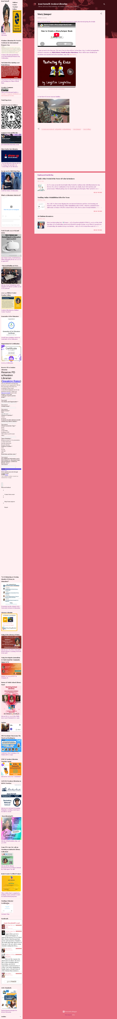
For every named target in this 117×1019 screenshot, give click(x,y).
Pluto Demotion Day (7, 623)
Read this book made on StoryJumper (57, 88)
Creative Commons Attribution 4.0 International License (11, 94)
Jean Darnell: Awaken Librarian (52, 4)
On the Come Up (10, 931)
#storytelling (87, 129)
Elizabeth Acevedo (9, 928)
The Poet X (8, 948)
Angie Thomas (8, 932)
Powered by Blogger (71, 1011)
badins (73, 1014)
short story (73, 54)
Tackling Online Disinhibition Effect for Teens (54, 197)
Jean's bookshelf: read (12, 923)
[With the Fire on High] (3, 928)
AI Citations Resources (45, 216)
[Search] (104, 4)
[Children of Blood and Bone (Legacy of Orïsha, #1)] (3, 958)
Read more (98, 192)
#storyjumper (77, 129)
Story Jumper (54, 21)
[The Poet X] (3, 952)
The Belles (8, 973)
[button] (101, 14)
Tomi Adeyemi (8, 957)
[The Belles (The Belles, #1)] (3, 977)
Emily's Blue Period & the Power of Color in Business (56, 179)
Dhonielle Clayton (9, 975)
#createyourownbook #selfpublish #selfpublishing (56, 129)
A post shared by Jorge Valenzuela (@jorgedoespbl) (15, 225)
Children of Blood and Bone (10, 955)
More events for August (8, 625)
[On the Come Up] (3, 934)
